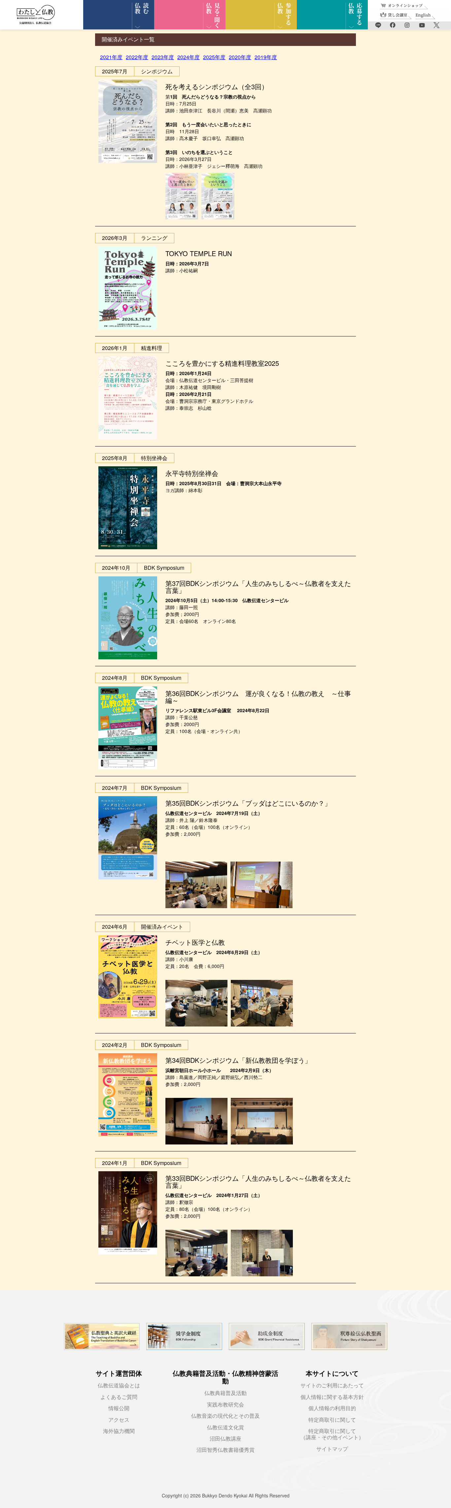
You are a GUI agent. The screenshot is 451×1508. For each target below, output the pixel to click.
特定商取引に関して (332, 1420)
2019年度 (266, 57)
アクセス (118, 1420)
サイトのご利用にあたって (332, 1385)
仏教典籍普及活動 (225, 1393)
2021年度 (111, 57)
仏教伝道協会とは (119, 1385)
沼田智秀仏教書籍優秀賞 (225, 1450)
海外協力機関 (119, 1431)
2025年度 (214, 57)
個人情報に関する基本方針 (332, 1397)
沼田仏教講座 (225, 1439)
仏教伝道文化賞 (225, 1427)
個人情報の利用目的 (332, 1408)
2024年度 (188, 57)
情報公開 (118, 1408)
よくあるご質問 (118, 1397)
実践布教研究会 (225, 1405)
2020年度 (240, 57)
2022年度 (137, 57)
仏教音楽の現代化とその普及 (225, 1416)
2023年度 (163, 57)
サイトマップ (332, 1449)
